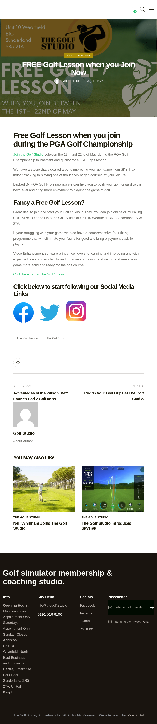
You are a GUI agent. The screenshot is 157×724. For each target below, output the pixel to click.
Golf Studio (24, 433)
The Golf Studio (78, 55)
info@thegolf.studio (52, 605)
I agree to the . (131, 621)
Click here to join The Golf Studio (38, 274)
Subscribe (151, 607)
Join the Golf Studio (28, 154)
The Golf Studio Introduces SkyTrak (106, 525)
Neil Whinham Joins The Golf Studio (40, 525)
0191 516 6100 (50, 614)
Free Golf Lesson (27, 338)
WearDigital (135, 715)
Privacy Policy (140, 621)
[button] (151, 9)
